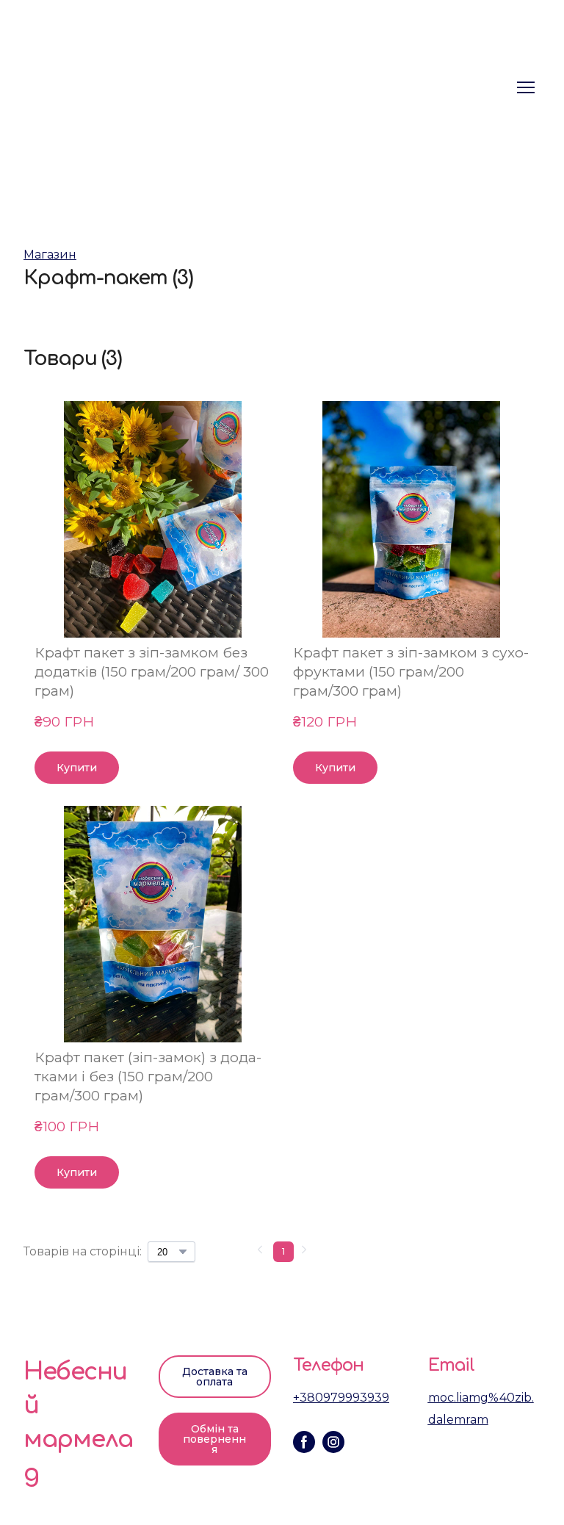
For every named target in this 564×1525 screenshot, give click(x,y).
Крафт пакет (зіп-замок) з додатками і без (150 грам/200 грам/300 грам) (148, 1076)
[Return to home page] (127, 87)
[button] (77, 767)
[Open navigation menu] (525, 87)
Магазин (50, 255)
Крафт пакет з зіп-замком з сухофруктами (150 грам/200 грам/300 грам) (411, 671)
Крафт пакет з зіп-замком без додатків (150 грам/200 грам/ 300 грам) (152, 671)
